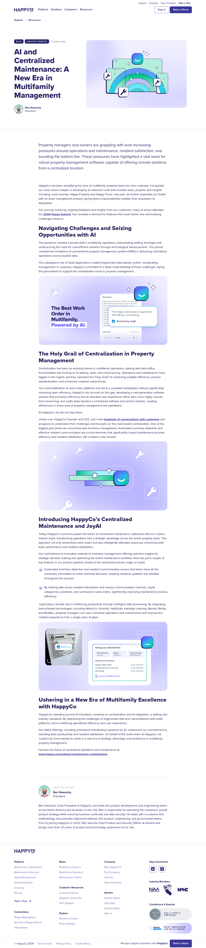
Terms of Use (45, 943)
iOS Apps (109, 903)
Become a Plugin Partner (28, 922)
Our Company (112, 872)
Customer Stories (69, 892)
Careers (108, 877)
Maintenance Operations (28, 867)
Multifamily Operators (71, 872)
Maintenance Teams (70, 877)
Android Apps (112, 908)
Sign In (162, 9)
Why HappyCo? (112, 867)
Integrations (21, 927)
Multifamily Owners (70, 867)
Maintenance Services (26, 872)
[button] (43, 9)
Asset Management (25, 877)
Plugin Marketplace (25, 917)
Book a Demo (180, 9)
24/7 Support (66, 903)
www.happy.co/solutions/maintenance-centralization (73, 754)
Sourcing (19, 887)
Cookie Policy (83, 943)
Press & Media (67, 923)
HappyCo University (70, 898)
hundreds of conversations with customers (131, 419)
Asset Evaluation (23, 882)
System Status (112, 898)
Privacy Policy (63, 943)
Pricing (18, 892)
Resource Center (68, 918)
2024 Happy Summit (57, 214)
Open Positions (112, 882)
